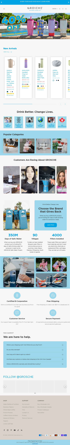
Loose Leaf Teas (8, 423)
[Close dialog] (69, 441)
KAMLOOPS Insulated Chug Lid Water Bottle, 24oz (25, 74)
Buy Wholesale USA (44, 404)
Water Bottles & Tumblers (11, 404)
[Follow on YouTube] (15, 430)
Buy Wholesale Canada (44, 407)
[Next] (68, 2)
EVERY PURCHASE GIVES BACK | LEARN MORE (35, 1)
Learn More (50, 225)
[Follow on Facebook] (4, 430)
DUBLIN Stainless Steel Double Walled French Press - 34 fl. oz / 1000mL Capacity (10, 78)
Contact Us (25, 412)
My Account (25, 404)
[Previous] (1, 2)
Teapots (5, 421)
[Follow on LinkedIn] (22, 430)
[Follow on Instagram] (8, 430)
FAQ (23, 410)
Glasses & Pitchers (8, 418)
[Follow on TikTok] (18, 430)
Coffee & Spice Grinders (10, 415)
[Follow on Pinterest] (11, 430)
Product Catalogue (43, 410)
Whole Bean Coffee (9, 410)
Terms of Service (27, 418)
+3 (45, 86)
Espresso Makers (8, 407)
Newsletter (41, 412)
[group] (35, 26)
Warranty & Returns (28, 407)
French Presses (8, 412)
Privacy (24, 415)
